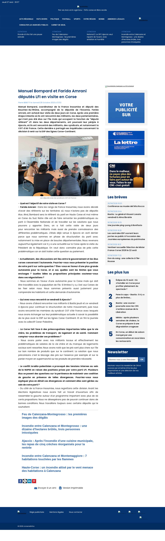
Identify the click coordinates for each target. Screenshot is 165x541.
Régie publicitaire (37, 512)
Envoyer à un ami (46, 487)
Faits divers (41, 19)
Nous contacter (75, 512)
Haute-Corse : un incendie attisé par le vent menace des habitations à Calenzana (57, 469)
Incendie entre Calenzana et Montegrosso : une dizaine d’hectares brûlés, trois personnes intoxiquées (134, 38)
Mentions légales (57, 512)
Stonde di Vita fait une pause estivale (30, 35)
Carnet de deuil (58, 25)
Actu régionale (26, 19)
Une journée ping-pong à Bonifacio (125, 225)
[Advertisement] (82, 64)
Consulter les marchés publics (33, 25)
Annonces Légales (116, 19)
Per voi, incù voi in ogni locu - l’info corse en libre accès (82, 10)
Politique (54, 19)
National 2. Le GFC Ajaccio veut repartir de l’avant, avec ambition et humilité (100, 37)
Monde (101, 19)
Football (66, 19)
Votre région (89, 19)
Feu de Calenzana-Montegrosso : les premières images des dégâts (64, 37)
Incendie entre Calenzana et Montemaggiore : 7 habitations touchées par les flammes (54, 457)
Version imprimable (72, 487)
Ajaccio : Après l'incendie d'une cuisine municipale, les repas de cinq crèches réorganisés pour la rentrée (57, 444)
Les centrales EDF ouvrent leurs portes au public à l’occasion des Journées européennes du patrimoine (126, 236)
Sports (77, 19)
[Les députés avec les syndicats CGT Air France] (58, 136)
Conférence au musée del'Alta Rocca (126, 206)
